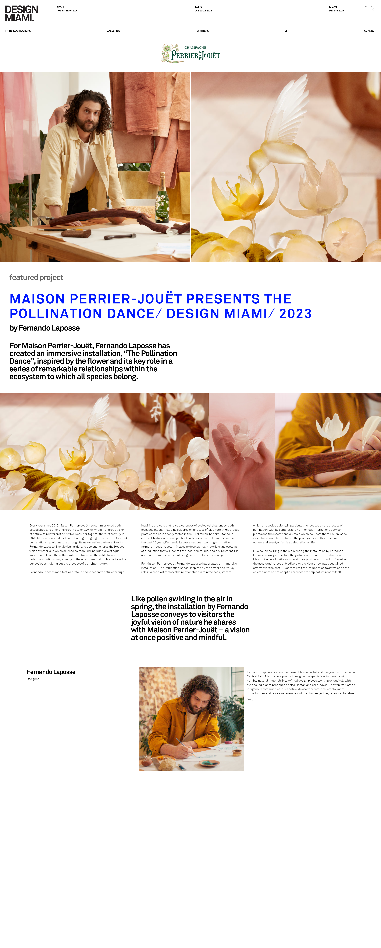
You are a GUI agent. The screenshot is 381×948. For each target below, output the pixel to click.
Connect (370, 30)
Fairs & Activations (18, 30)
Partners (202, 30)
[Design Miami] (21, 13)
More (250, 699)
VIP (286, 30)
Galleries (113, 30)
